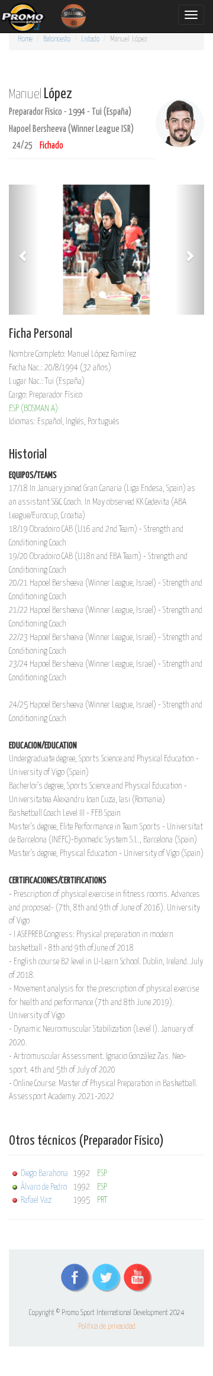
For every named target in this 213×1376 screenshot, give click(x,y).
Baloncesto (56, 39)
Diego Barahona (44, 1173)
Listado (90, 39)
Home (25, 39)
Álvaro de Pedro (44, 1187)
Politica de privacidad (106, 1326)
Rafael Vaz (36, 1200)
